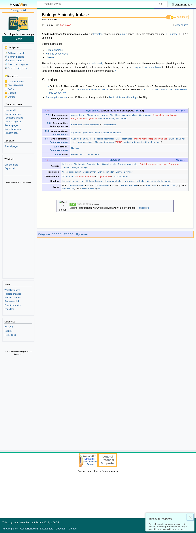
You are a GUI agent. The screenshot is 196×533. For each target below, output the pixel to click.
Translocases (89, 188)
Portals (18, 39)
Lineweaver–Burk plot (134, 181)
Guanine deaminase (81, 138)
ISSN (171, 89)
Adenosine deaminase (103, 138)
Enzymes (114, 159)
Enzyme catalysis (80, 167)
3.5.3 (47, 131)
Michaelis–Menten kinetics (159, 181)
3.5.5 (56, 146)
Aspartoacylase (129, 115)
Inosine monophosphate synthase (150, 138)
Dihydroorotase (109, 124)
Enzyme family (104, 176)
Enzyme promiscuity (128, 164)
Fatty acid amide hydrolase (84, 118)
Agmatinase (87, 132)
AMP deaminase (124, 138)
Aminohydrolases (59, 142)
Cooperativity (89, 172)
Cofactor (66, 167)
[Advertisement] (18, 231)
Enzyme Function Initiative (147, 67)
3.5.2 (49, 123)
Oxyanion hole (109, 164)
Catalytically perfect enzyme (153, 164)
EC (137, 110)
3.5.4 (47, 138)
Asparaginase (78, 115)
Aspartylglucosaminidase (165, 115)
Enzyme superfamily (85, 176)
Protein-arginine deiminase (108, 132)
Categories (44, 234)
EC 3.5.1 (56, 234)
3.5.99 (58, 154)
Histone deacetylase (57, 53)
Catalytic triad (93, 164)
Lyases (148, 185)
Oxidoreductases (76, 185)
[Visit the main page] (18, 23)
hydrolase (98, 34)
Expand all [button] (9, 168)
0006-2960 (179, 89)
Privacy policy (10, 528)
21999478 (59, 93)
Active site (67, 164)
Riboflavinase (77, 154)
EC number (172, 34)
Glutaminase (93, 115)
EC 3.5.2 (69, 234)
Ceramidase (145, 115)
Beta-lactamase (54, 50)
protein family (96, 63)
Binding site (79, 164)
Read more (143, 208)
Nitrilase (75, 148)
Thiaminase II (92, 154)
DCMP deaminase (178, 138)
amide (123, 34)
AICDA (119, 142)
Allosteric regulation (71, 172)
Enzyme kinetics (70, 181)
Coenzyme (174, 164)
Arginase (75, 132)
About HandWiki (29, 528)
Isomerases (169, 185)
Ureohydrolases (60, 134)
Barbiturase (76, 124)
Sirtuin (123, 118)
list (87, 185)
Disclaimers (46, 528)
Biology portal (18, 10)
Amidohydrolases (55, 97)
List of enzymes (120, 176)
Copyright (61, 528)
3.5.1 (48, 115)
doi (144, 89)
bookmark (182, 17)
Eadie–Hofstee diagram (91, 181)
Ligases (66, 188)
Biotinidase (115, 115)
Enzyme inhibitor (106, 172)
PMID (50, 93)
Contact (73, 528)
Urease (50, 57)
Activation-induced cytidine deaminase (142, 142)
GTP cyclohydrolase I (83, 142)
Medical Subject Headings (123, 97)
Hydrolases (92, 110)
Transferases (103, 185)
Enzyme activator (124, 172)
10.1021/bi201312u (156, 89)
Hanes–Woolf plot (113, 181)
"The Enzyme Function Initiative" (90, 89)
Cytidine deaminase (104, 142)
